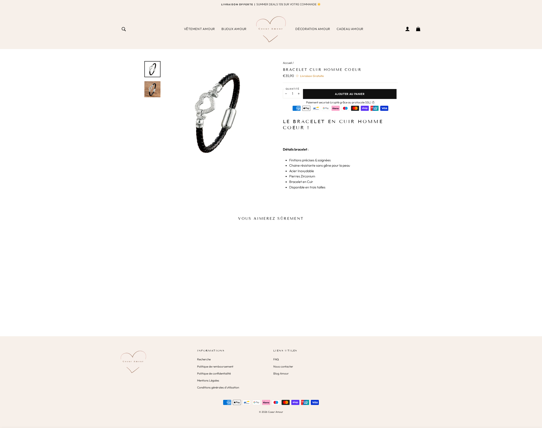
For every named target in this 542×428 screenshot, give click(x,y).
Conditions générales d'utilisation (218, 387)
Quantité (292, 88)
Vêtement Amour (199, 29)
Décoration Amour (312, 29)
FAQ (276, 359)
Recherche (204, 359)
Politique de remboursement (215, 366)
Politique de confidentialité (214, 373)
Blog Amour (281, 373)
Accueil (287, 63)
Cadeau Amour (350, 29)
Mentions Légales (208, 380)
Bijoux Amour (234, 29)
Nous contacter (283, 366)
